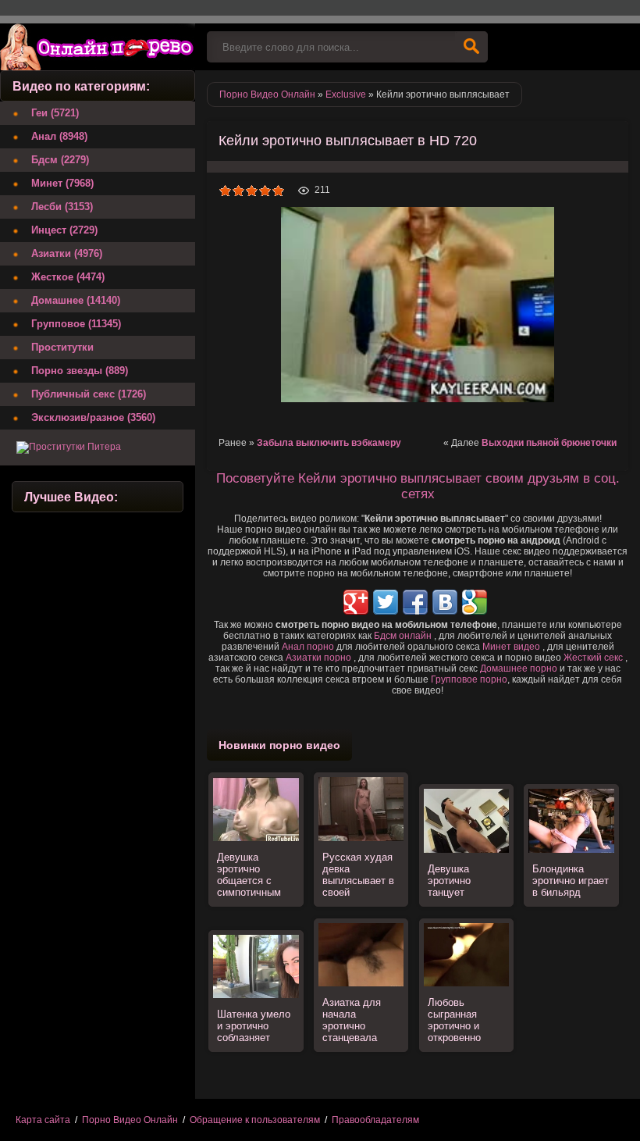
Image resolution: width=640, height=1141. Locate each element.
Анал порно (308, 646)
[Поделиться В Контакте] (444, 602)
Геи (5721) (55, 113)
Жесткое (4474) (68, 277)
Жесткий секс (593, 657)
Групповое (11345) (76, 324)
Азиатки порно (318, 657)
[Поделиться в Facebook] (415, 602)
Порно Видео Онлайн (130, 1119)
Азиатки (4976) (66, 253)
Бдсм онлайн (403, 635)
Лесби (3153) (62, 206)
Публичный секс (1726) (88, 394)
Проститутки (62, 347)
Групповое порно (469, 679)
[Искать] (471, 46)
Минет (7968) (62, 183)
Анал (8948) (59, 136)
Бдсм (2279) (60, 160)
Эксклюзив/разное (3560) (93, 417)
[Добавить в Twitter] (385, 602)
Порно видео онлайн (97, 46)
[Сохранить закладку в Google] (474, 602)
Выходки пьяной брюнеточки (549, 442)
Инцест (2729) (64, 230)
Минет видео (511, 646)
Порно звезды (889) (79, 370)
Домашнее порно (518, 668)
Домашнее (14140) (75, 300)
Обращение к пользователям (255, 1119)
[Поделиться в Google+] (355, 602)
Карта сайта (43, 1119)
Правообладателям (375, 1119)
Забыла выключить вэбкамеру (329, 442)
